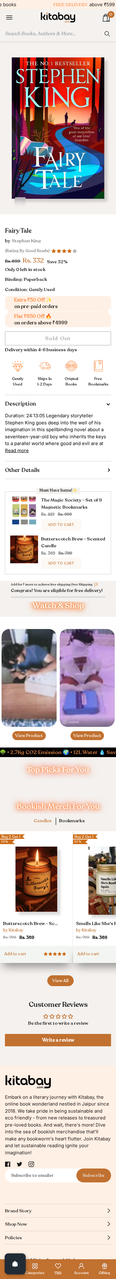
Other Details (22, 470)
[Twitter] (19, 1164)
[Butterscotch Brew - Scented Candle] (36, 888)
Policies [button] (13, 1238)
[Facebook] (8, 1164)
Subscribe (94, 1175)
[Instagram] (31, 1164)
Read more (17, 450)
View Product (29, 735)
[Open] (15, 1263)
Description (20, 403)
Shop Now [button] (16, 1224)
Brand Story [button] (18, 1211)
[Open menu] (15, 17)
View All (60, 981)
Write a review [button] (58, 1040)
